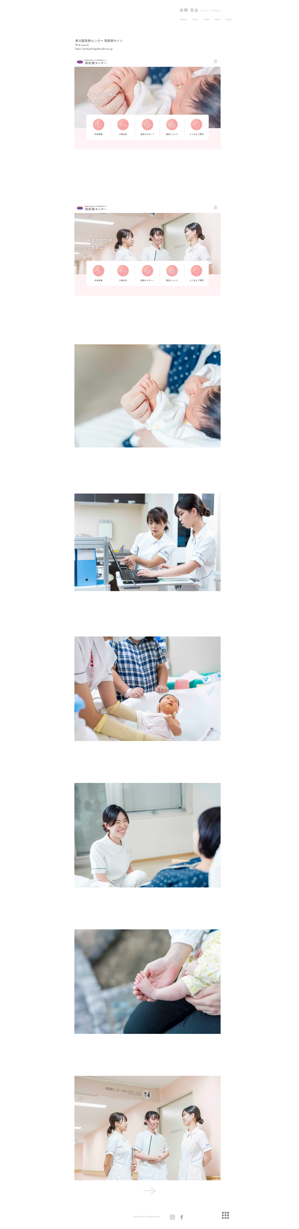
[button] (183, 19)
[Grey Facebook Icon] (182, 1217)
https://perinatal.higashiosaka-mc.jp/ (94, 48)
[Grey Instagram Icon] (172, 1217)
